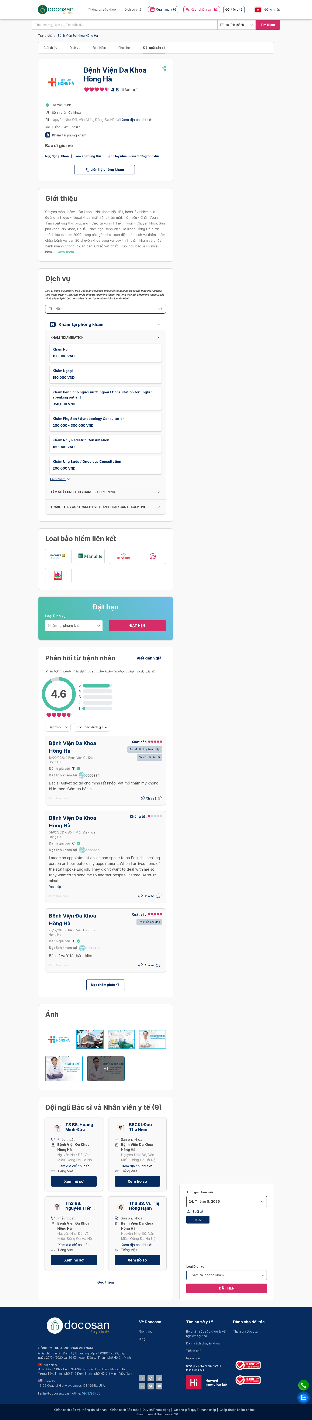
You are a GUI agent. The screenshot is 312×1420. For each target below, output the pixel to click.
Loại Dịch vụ (55, 616)
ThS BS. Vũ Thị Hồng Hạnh (144, 1206)
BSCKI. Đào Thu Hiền (140, 1127)
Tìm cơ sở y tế (199, 1322)
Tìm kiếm (268, 25)
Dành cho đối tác (249, 1322)
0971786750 (91, 1393)
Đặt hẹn (137, 626)
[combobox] (124, 25)
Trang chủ (45, 35)
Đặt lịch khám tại (63, 775)
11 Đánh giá (129, 89)
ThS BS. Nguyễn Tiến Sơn (78, 1206)
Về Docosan (150, 1322)
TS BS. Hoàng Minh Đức (79, 1127)
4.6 (115, 90)
